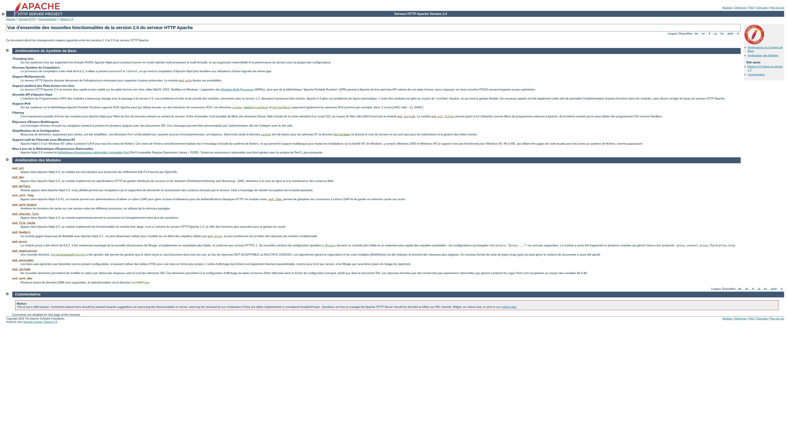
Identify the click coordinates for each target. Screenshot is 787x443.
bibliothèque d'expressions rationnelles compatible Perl (94, 152)
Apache (10, 19)
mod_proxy (215, 236)
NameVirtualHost (256, 107)
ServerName (342, 134)
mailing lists (508, 306)
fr (709, 33)
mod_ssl (18, 168)
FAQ (751, 7)
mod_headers (21, 232)
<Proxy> (330, 245)
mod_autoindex (23, 260)
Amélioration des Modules (763, 55)
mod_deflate (21, 186)
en (703, 33)
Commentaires (756, 74)
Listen (237, 107)
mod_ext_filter (442, 116)
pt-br (730, 33)
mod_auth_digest (24, 204)
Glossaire (762, 7)
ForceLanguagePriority (68, 254)
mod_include (406, 116)
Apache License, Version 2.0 (40, 321)
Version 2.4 (66, 19)
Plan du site (777, 7)
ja (716, 33)
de (696, 33)
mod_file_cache (23, 223)
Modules (727, 7)
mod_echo (185, 80)
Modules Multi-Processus (237, 89)
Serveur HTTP (26, 19)
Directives (741, 7)
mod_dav (18, 177)
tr (738, 33)
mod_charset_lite (25, 214)
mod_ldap (275, 199)
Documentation (48, 19)
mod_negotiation (24, 250)
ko (722, 33)
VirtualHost (281, 107)
